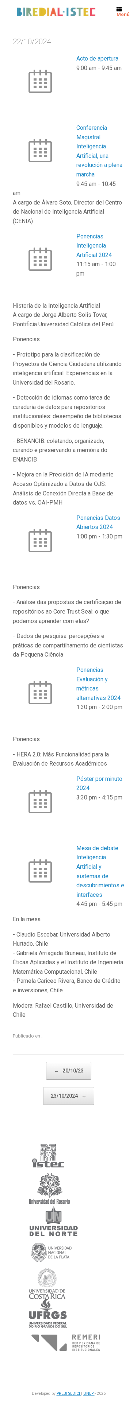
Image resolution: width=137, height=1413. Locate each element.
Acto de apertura (97, 58)
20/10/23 (69, 1071)
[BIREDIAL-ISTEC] (55, 12)
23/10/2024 (69, 1096)
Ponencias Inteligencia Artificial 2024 (94, 245)
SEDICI (74, 1393)
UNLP (89, 1393)
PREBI (62, 1393)
